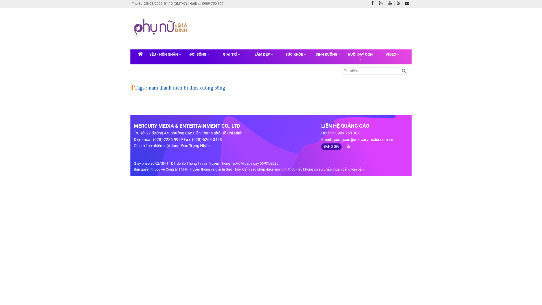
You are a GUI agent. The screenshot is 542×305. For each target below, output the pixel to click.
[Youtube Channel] (391, 3)
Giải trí (230, 54)
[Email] (408, 3)
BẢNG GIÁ (331, 147)
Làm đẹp (263, 54)
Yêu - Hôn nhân (164, 54)
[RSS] (400, 3)
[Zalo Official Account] (382, 3)
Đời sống (198, 54)
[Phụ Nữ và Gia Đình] (161, 28)
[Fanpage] (373, 3)
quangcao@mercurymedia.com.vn (363, 139)
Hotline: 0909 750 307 (206, 4)
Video (391, 54)
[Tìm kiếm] (404, 70)
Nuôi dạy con (360, 54)
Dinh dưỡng (327, 54)
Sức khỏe (294, 54)
